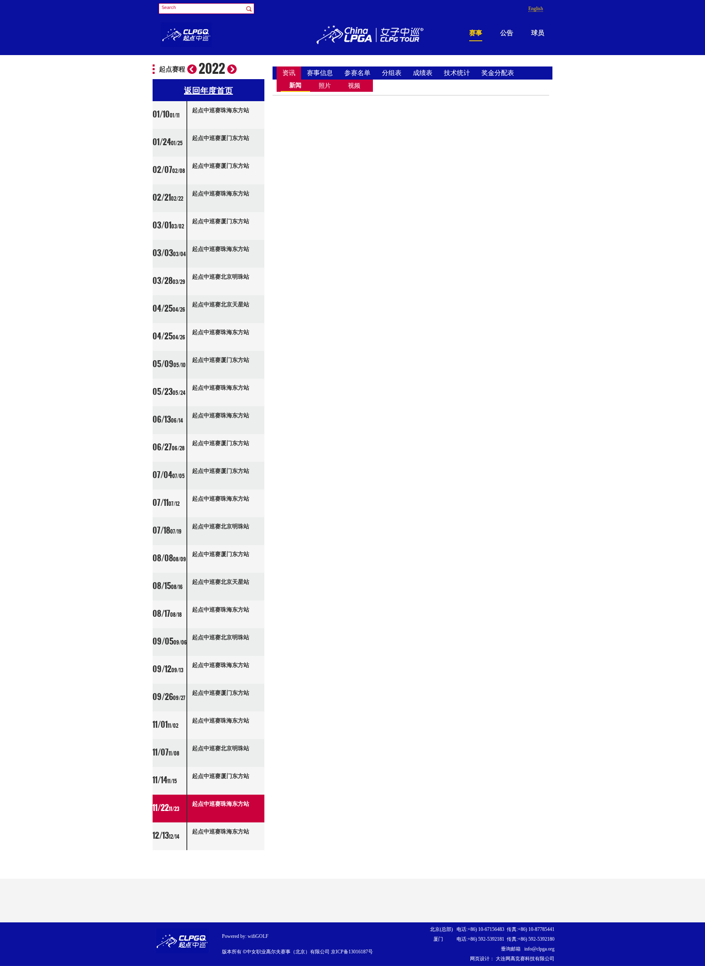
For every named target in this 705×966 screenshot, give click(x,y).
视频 (354, 85)
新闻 (295, 85)
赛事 (475, 32)
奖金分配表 (497, 72)
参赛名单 (357, 72)
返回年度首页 (208, 90)
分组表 (391, 72)
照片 (325, 85)
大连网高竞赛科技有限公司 (524, 959)
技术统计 (457, 72)
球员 (537, 32)
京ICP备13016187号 (352, 952)
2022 (212, 69)
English (535, 8)
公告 (506, 32)
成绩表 (422, 72)
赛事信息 (320, 72)
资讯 (288, 72)
